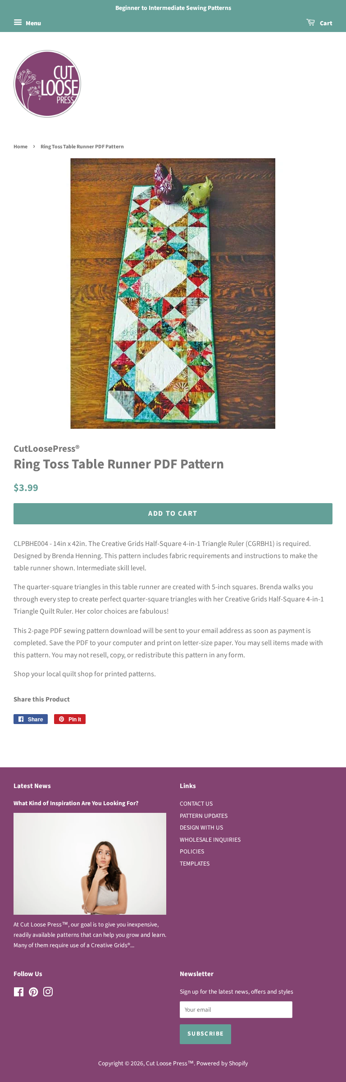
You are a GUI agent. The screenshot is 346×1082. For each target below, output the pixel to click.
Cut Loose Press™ (170, 1063)
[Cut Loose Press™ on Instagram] (48, 994)
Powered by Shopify (222, 1063)
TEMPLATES (194, 863)
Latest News (32, 786)
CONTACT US (196, 803)
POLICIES (192, 851)
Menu (32, 23)
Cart (325, 23)
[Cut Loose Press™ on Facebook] (19, 994)
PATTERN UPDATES (204, 816)
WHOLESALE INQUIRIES (210, 839)
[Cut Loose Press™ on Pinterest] (33, 994)
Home (20, 147)
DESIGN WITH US (201, 827)
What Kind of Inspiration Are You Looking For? (76, 803)
